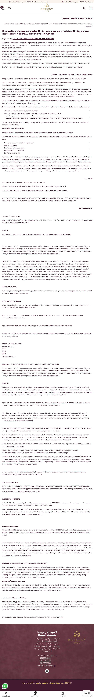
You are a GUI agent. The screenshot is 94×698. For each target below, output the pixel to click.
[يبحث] (84, 8)
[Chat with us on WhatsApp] (5, 686)
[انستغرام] (47, 671)
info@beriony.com (83, 63)
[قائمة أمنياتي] (9, 8)
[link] (35, 694)
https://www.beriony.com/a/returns (52, 220)
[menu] (91, 8)
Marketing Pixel (29, 683)
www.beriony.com (82, 24)
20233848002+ (45, 658)
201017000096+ (45, 663)
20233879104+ (45, 660)
